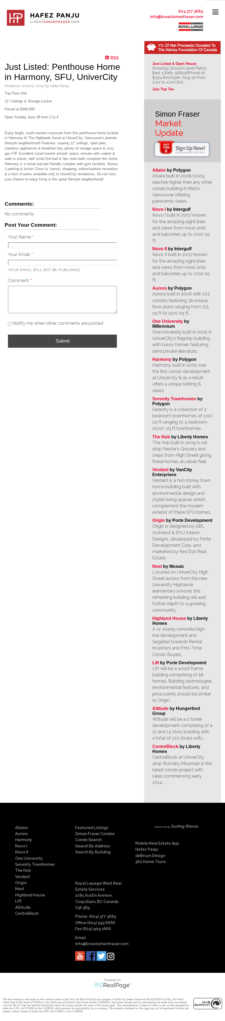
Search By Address (92, 846)
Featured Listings (91, 828)
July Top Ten (163, 89)
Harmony (161, 359)
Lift (155, 662)
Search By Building (93, 852)
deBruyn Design (150, 855)
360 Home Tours (150, 861)
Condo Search (88, 840)
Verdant (160, 469)
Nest (157, 566)
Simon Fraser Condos (95, 834)
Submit (62, 341)
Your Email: (20, 254)
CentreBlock (165, 746)
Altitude (160, 708)
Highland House (169, 618)
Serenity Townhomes (174, 398)
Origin (158, 520)
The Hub (161, 437)
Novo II (159, 248)
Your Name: (20, 237)
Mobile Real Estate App (157, 843)
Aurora (159, 288)
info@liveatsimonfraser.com (176, 17)
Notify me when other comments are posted (57, 323)
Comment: (19, 280)
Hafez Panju (146, 849)
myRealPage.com (112, 986)
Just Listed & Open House (174, 64)
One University (167, 321)
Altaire (159, 170)
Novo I (159, 209)
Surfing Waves (184, 826)
